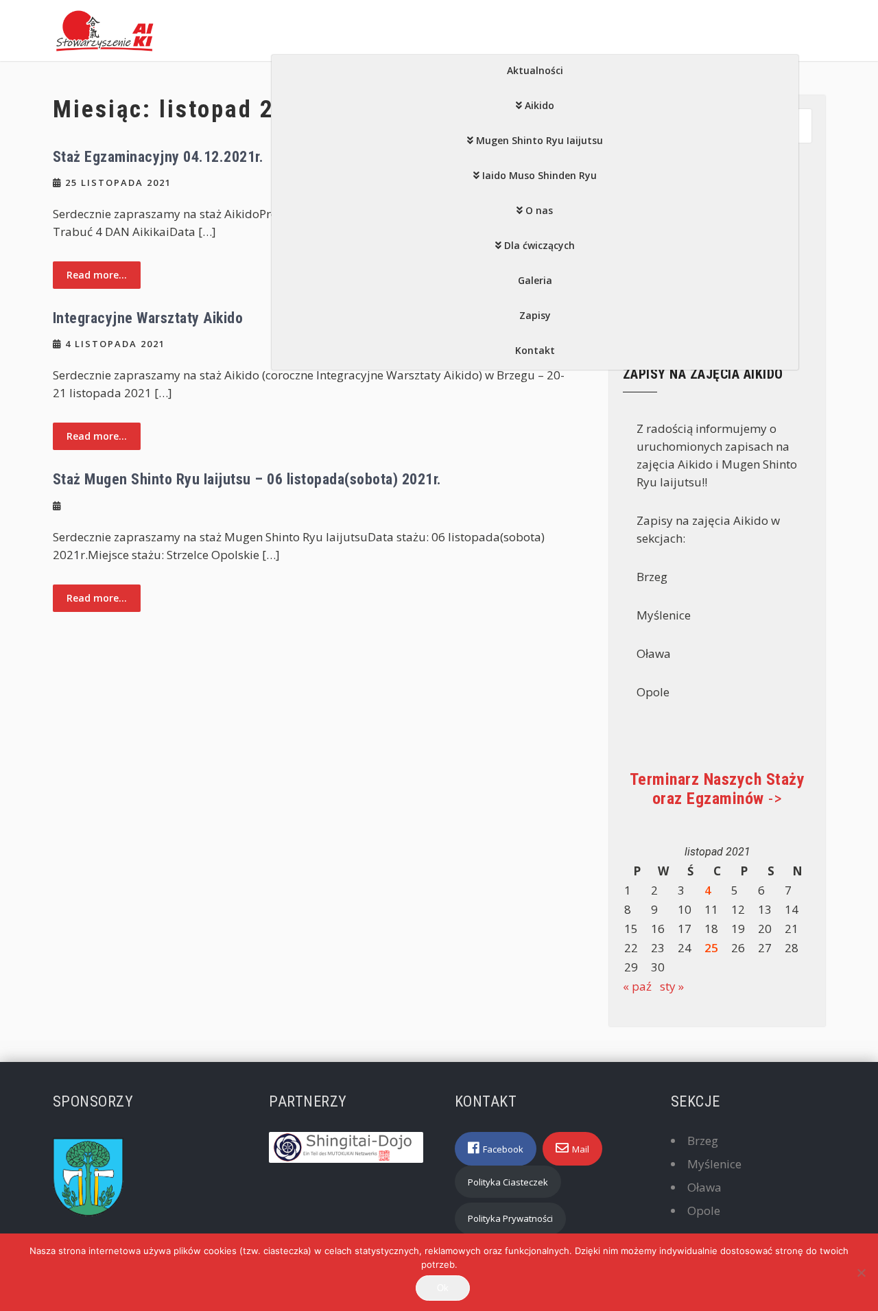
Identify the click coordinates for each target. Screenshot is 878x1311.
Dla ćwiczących (539, 245)
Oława (704, 1187)
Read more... (97, 274)
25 (711, 948)
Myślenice (714, 1164)
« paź (637, 986)
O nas (539, 210)
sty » (672, 986)
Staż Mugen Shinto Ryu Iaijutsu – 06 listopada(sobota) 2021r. (247, 479)
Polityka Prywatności (510, 1218)
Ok (443, 1288)
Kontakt (535, 350)
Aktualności (535, 70)
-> (717, 789)
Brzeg (702, 1140)
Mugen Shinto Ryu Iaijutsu (539, 140)
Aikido (539, 105)
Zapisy (535, 315)
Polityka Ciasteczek (508, 1182)
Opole (703, 1210)
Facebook (503, 1149)
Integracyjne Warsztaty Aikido (148, 318)
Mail (580, 1149)
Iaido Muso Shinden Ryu (539, 175)
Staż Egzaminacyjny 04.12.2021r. (158, 156)
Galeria (535, 280)
